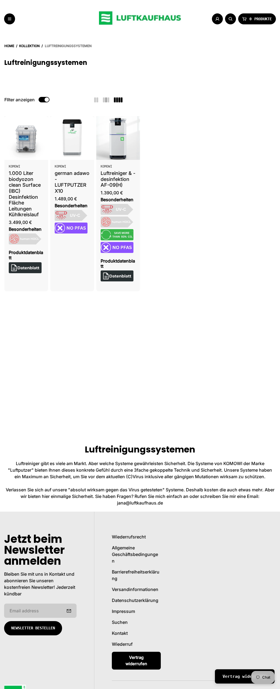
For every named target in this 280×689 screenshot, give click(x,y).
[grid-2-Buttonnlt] (96, 99)
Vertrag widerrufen (136, 660)
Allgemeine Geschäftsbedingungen (135, 554)
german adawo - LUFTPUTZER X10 (72, 182)
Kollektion (29, 46)
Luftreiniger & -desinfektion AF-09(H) (118, 179)
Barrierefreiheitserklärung (135, 575)
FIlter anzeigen (19, 99)
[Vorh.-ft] (69, 611)
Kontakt (120, 633)
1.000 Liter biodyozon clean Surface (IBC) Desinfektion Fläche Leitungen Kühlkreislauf (25, 193)
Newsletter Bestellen (33, 628)
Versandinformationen (135, 589)
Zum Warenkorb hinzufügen (29, 149)
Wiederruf (122, 644)
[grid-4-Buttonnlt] (118, 99)
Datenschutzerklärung (135, 600)
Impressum (123, 611)
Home (9, 46)
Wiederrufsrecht (129, 537)
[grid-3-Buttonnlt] (106, 99)
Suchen (120, 622)
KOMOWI (14, 166)
